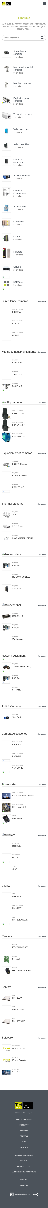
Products (24, 1125)
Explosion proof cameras (21, 99)
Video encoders (21, 129)
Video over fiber (21, 144)
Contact (24, 1147)
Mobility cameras (22, 83)
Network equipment (18, 160)
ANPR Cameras (21, 175)
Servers (17, 267)
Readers (17, 251)
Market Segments (24, 1119)
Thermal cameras (22, 114)
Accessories (19, 206)
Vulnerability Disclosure (24, 1172)
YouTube (24, 1180)
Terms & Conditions (24, 1155)
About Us (24, 1136)
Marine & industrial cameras (23, 68)
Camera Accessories (19, 191)
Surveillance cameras (19, 52)
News (24, 1142)
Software (18, 282)
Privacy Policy (24, 1166)
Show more (42, 301)
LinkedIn (24, 1185)
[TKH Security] (6, 5)
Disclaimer (24, 1161)
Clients (16, 236)
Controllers (19, 221)
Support (24, 1130)
